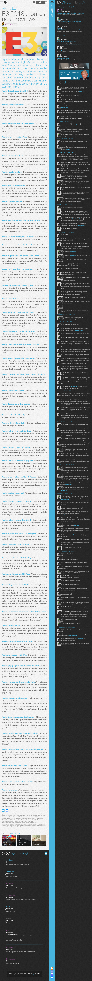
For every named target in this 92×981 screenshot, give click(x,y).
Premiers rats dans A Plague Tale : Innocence (17, 447)
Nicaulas (8, 23)
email (8, 24)
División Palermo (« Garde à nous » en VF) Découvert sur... (69, 60)
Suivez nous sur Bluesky (52, 977)
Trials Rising (16, 825)
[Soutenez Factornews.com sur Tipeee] (74, 79)
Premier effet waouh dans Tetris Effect (14, 655)
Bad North (30, 821)
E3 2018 (11, 819)
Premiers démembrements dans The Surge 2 (16, 501)
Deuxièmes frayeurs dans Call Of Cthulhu (15, 585)
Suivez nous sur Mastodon (52, 974)
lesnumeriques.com (76, 124)
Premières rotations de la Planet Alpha (14, 415)
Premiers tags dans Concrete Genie (13, 493)
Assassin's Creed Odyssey (7, 824)
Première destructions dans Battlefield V (15, 91)
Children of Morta (10, 826)
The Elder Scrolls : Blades (7, 825)
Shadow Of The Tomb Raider (21, 821)
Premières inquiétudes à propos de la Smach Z (17, 544)
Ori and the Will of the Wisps (19, 816)
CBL (62, 9)
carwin (62, 46)
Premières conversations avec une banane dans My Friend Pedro (24, 612)
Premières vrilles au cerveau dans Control (16, 520)
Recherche (34, 2)
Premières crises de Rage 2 (10, 299)
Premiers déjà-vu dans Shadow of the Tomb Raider (18, 123)
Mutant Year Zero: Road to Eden (9, 822)
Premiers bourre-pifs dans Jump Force (14, 137)
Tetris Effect (23, 824)
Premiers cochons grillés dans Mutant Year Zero (17, 782)
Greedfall (40, 815)
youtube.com (81, 91)
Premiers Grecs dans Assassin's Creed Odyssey (18, 717)
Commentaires (65, 7)
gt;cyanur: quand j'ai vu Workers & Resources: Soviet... (69, 51)
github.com (76, 525)
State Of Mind (24, 818)
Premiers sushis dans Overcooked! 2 (13, 423)
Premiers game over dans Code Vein (13, 185)
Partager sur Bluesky (7, 810)
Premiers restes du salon (10, 790)
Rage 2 (27, 822)
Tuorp (62, 38)
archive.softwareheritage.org (76, 219)
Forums (61, 35)
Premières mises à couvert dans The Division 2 (17, 245)
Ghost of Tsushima (40, 818)
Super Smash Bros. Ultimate (32, 819)
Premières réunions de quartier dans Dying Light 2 (18, 461)
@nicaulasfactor (15, 24)
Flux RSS (52, 968)
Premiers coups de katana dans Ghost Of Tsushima (19, 477)
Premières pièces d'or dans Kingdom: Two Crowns (18, 237)
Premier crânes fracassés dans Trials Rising (16, 574)
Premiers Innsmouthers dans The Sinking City (16, 558)
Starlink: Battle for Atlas (7, 818)
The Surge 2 (16, 819)
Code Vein (28, 816)
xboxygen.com (64, 107)
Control (44, 825)
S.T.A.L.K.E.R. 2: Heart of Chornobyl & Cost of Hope (69, 30)
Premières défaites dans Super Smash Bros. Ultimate (20, 733)
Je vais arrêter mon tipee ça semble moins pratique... (68, 23)
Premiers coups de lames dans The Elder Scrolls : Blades (20, 256)
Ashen (3, 815)
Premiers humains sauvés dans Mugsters (16, 404)
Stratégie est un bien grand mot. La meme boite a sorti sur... (70, 14)
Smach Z (44, 815)
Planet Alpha (29, 824)
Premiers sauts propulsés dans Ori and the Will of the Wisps (21, 220)
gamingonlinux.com (73, 535)
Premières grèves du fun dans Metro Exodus (17, 431)
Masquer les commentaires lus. (46, 853)
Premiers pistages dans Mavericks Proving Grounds (18, 358)
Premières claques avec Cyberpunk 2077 (15, 698)
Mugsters (15, 815)
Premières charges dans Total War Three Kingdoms (18, 331)
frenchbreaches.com (72, 635)
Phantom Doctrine (21, 822)
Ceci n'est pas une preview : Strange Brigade (17, 285)
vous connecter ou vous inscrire (27, 975)
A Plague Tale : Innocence (31, 815)
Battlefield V (22, 819)
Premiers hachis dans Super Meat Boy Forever (18, 312)
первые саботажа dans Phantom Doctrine (17, 269)
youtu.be (68, 149)
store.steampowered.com (67, 515)
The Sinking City (33, 822)
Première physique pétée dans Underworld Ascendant (20, 666)
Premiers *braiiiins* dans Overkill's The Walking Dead (19, 533)
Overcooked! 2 (17, 824)
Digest (80, 2)
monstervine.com (65, 499)
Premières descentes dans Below (12, 202)
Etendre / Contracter (52, 965)
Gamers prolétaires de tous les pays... (66, 50)
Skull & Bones (38, 816)
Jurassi (62, 18)
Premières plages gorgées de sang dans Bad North (18, 682)
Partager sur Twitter (3, 810)
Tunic (33, 816)
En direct (64, 2)
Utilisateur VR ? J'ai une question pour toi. (67, 41)
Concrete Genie (5, 819)
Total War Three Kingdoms (21, 826)
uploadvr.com (72, 443)
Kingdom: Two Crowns (37, 825)
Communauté (52, 481)
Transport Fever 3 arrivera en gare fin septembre (69, 21)
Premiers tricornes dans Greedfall (13, 390)
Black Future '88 (31, 818)
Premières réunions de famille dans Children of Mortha (23, 374)
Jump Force (35, 824)
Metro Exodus (9, 816)
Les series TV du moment (63, 58)
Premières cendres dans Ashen (12, 156)
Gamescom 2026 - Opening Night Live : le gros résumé (70, 13)
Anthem (4, 816)
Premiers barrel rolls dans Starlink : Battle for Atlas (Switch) (22, 749)
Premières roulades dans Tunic (12, 172)
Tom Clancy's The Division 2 (8, 821)
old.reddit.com (74, 386)
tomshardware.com (78, 330)
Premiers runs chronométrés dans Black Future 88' (20, 345)
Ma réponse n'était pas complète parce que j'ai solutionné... (70, 31)
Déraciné (4, 826)
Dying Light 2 (42, 824)
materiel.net (80, 638)
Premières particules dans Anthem (13, 104)
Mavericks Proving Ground (26, 825)
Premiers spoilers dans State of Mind (14, 766)
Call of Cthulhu (9, 815)
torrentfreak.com (81, 225)
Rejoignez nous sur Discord (52, 971)
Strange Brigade (17, 818)
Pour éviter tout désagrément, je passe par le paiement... (69, 43)
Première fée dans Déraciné (11, 625)
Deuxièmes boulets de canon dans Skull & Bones (17, 641)
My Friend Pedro (21, 815)
